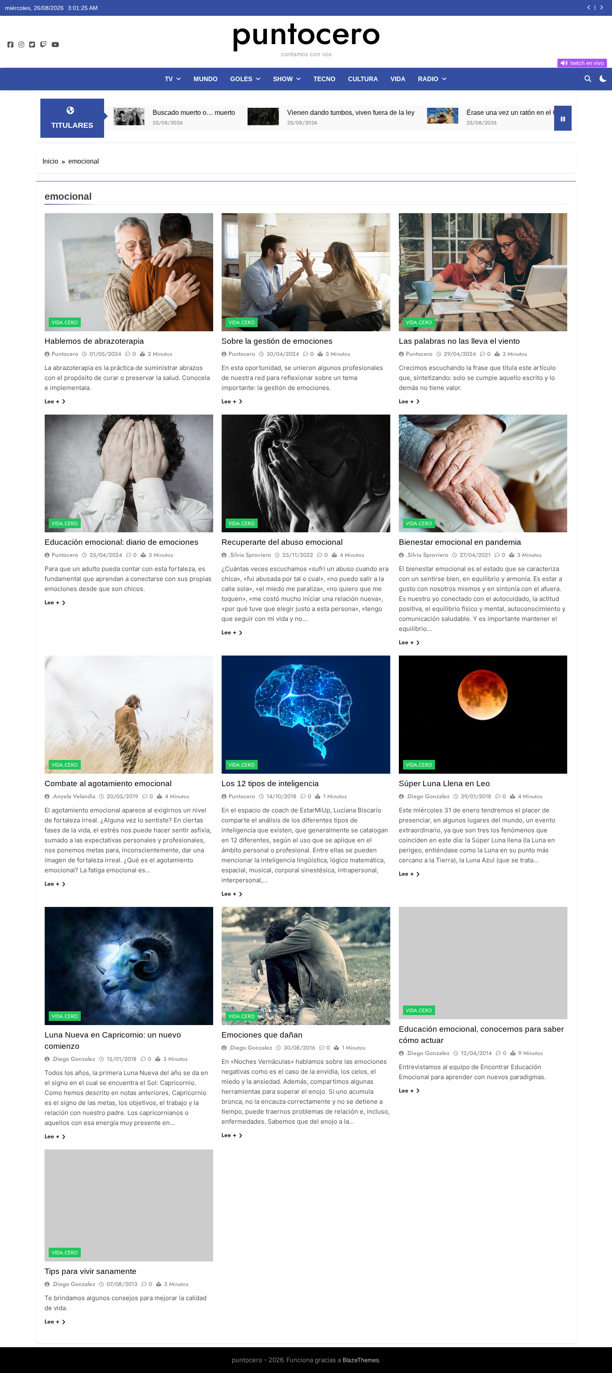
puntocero (306, 32)
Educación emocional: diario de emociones (122, 542)
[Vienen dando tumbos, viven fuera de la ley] (189, 116)
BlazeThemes (361, 1359)
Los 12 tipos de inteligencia (270, 783)
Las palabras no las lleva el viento (459, 341)
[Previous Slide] (589, 7)
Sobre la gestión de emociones (277, 341)
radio (428, 78)
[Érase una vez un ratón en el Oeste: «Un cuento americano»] (369, 116)
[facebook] (10, 45)
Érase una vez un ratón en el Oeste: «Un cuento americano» (482, 112)
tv (169, 78)
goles (241, 78)
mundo (206, 78)
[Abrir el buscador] (588, 78)
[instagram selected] (21, 45)
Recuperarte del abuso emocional (282, 542)
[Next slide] (601, 7)
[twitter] (32, 45)
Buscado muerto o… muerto (120, 112)
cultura (363, 78)
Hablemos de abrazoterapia (94, 341)
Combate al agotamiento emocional (108, 783)
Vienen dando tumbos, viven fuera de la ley (277, 112)
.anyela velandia (73, 796)
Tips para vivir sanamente (91, 1271)
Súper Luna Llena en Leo (444, 783)
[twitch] (43, 45)
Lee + (52, 401)
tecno (324, 78)
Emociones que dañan (262, 1034)
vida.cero (65, 322)
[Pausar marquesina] (563, 118)
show (283, 78)
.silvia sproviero (250, 555)
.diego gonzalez (428, 796)
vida (398, 78)
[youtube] (55, 45)
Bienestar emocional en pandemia (460, 542)
